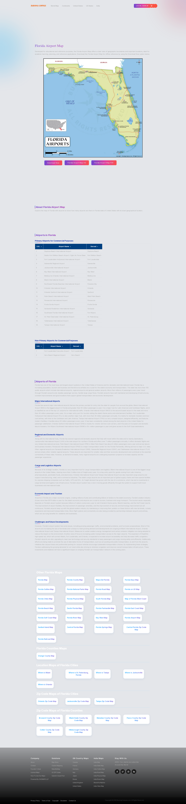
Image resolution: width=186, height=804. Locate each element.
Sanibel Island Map (45, 627)
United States (78, 6)
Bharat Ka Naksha (99, 782)
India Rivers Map (99, 779)
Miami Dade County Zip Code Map (78, 719)
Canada (75, 762)
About (32, 762)
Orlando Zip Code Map (47, 701)
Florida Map (42, 580)
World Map (55, 6)
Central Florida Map (75, 627)
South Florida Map (103, 599)
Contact (33, 765)
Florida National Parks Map (77, 589)
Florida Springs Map (104, 627)
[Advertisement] (93, 25)
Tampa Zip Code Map (104, 701)
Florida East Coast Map (134, 608)
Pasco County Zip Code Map (136, 719)
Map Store (55, 762)
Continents (66, 6)
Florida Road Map (103, 589)
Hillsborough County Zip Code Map (78, 731)
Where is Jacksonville (133, 673)
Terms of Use (46, 800)
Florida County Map (75, 580)
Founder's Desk (36, 769)
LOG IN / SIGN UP (142, 6)
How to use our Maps (38, 776)
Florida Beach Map (45, 608)
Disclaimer (63, 800)
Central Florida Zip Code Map (136, 628)
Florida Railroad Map (46, 639)
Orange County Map (46, 656)
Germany (75, 769)
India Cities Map (99, 786)
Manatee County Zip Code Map (107, 719)
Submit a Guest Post (58, 776)
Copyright (55, 800)
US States (89, 6)
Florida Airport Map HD (77, 163)
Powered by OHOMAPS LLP (40, 779)
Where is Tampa (102, 673)
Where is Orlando (45, 684)
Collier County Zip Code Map (49, 731)
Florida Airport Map (132, 618)
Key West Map (101, 618)
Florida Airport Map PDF (104, 163)
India (98, 6)
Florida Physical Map (75, 599)
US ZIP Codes (56, 772)
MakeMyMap (56, 769)
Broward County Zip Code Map (49, 719)
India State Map (99, 765)
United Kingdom (78, 782)
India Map (97, 762)
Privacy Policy (35, 800)
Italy (74, 772)
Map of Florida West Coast (135, 599)
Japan (75, 776)
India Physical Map (100, 776)
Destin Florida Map (74, 608)
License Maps (35, 772)
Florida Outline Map (46, 589)
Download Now (53, 163)
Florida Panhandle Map (105, 608)
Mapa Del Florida (102, 580)
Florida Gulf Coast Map (47, 618)
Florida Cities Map (45, 599)
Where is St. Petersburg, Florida (78, 674)
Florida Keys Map (132, 580)
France (75, 765)
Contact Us (72, 800)
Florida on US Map (132, 589)
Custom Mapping (57, 765)
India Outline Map (99, 769)
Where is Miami (44, 673)
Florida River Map (74, 618)
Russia (75, 779)
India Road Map (99, 772)
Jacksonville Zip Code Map (78, 701)
